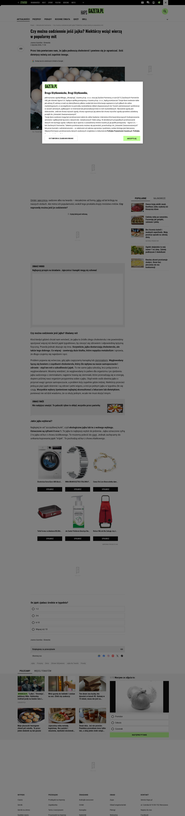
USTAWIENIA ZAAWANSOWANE (61, 138)
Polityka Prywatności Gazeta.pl (119, 131)
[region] (92, 112)
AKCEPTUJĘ (132, 139)
